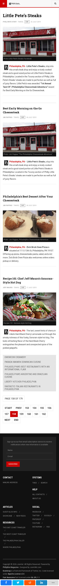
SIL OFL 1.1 (35, 577)
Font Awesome (9, 577)
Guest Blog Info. (10, 512)
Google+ (48, 516)
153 (27, 408)
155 (42, 408)
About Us (36, 498)
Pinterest (36, 519)
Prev (18, 408)
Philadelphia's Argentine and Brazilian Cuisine (26, 375)
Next (7, 420)
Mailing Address (10, 482)
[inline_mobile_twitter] (18, 582)
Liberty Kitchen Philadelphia (20, 381)
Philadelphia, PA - (17, 247)
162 (44, 414)
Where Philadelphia (11, 547)
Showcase (7, 516)
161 (36, 414)
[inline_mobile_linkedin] (41, 582)
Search (44, 483)
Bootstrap (7, 571)
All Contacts (38, 494)
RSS (48, 527)
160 (29, 414)
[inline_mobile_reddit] (29, 582)
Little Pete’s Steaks (22, 15)
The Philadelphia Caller (13, 541)
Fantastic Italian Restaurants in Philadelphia (22, 388)
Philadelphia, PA (17, 66)
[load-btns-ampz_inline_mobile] (53, 582)
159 (21, 414)
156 (49, 408)
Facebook (36, 512)
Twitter (36, 516)
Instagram (37, 527)
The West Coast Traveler (14, 534)
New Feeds (20, 516)
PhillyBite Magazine (10, 567)
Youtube (36, 523)
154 (34, 408)
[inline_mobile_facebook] (6, 582)
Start (8, 408)
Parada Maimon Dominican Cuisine (23, 362)
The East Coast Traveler (14, 528)
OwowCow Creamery (15, 357)
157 (6, 414)
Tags (34, 483)
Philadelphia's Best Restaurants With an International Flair (27, 368)
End (16, 420)
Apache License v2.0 (16, 574)
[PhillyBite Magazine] (14, 3)
